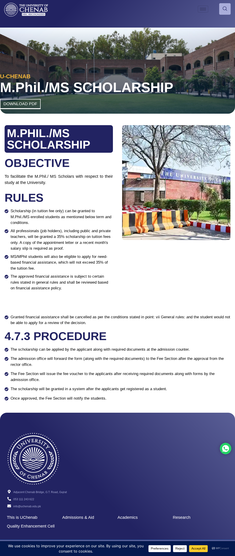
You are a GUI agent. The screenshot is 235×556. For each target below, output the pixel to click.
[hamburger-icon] (203, 9)
